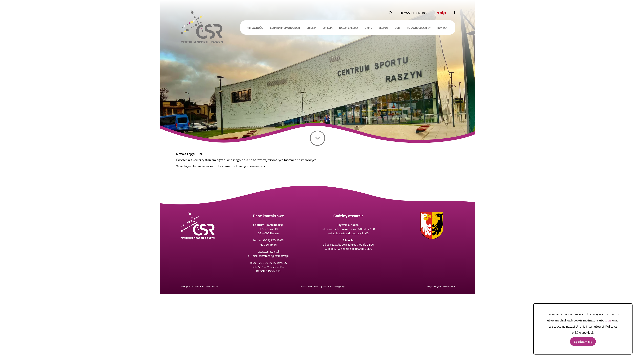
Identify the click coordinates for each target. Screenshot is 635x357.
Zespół (383, 27)
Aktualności (255, 27)
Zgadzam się (583, 341)
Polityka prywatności (309, 287)
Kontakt (443, 27)
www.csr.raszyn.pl (268, 251)
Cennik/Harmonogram (285, 27)
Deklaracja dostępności (334, 287)
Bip (441, 13)
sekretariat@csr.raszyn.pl (274, 255)
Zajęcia (328, 27)
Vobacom (450, 287)
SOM (397, 27)
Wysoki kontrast (416, 13)
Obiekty (311, 27)
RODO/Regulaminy (419, 27)
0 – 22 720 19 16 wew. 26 (270, 262)
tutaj (608, 320)
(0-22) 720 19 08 (273, 240)
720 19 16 (270, 244)
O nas (368, 27)
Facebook (454, 13)
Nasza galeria (348, 27)
